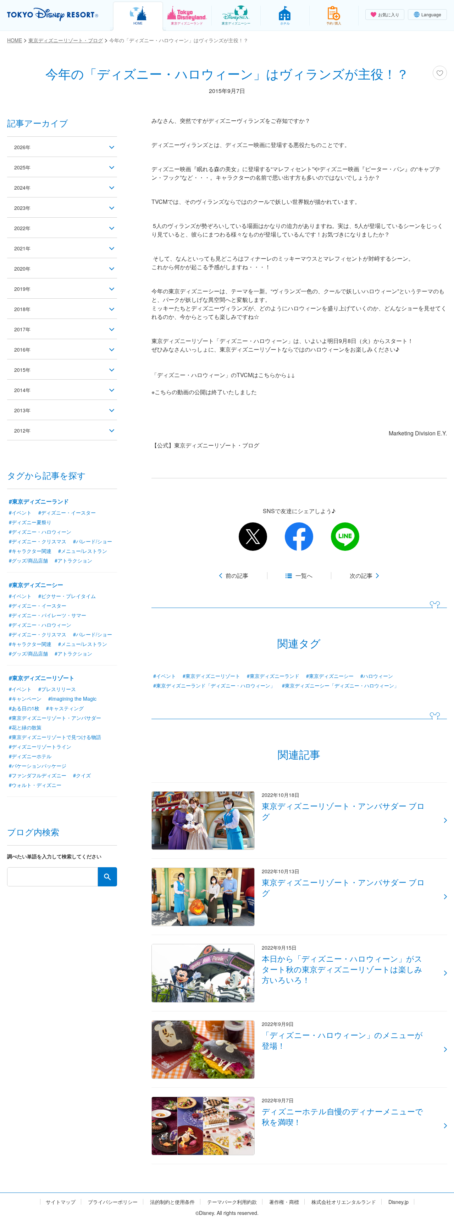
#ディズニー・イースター (67, 512)
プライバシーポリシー (113, 1202)
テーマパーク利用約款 (232, 1202)
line (345, 536)
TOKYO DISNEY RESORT (52, 14)
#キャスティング (65, 708)
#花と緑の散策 (25, 727)
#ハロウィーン (376, 675)
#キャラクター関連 (30, 550)
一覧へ (303, 575)
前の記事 (237, 575)
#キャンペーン (25, 698)
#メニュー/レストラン (82, 550)
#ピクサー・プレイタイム (67, 595)
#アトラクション (73, 560)
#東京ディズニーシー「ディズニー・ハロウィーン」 (340, 685)
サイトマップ (61, 1202)
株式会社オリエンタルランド (343, 1202)
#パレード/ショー (92, 541)
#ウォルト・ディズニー (35, 784)
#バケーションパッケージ (37, 765)
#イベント (164, 675)
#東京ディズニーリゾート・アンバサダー (55, 717)
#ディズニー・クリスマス (37, 541)
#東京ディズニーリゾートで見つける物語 (55, 736)
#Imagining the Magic (72, 698)
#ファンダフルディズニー (37, 775)
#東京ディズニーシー (330, 675)
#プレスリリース (57, 689)
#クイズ (82, 775)
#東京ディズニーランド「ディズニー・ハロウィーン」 (214, 685)
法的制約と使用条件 (172, 1202)
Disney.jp (398, 1202)
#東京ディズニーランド (273, 675)
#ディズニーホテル (30, 756)
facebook (299, 536)
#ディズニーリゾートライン (40, 746)
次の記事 (361, 575)
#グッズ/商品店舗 (28, 560)
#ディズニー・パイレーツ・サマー (47, 615)
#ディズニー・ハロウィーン (40, 531)
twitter (253, 536)
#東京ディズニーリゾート (211, 675)
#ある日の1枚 (24, 708)
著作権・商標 (284, 1202)
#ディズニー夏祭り (30, 522)
